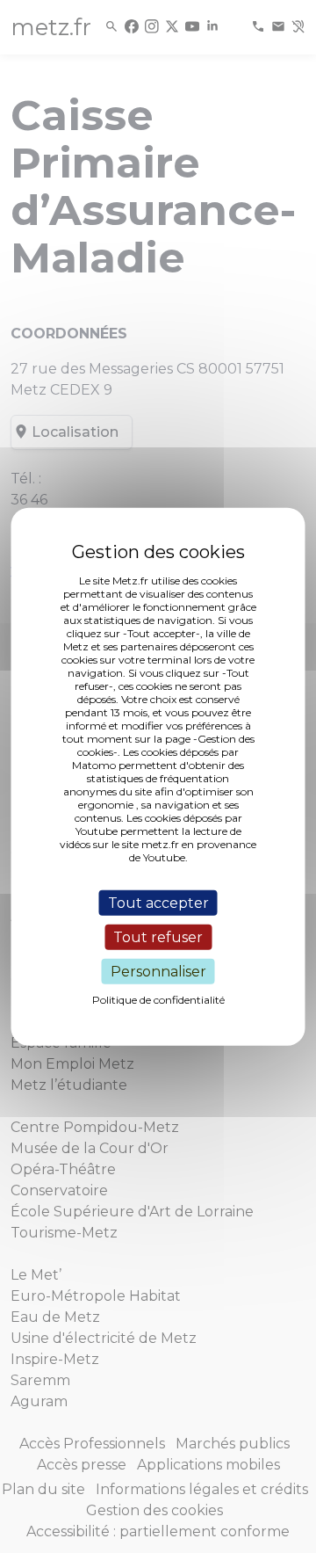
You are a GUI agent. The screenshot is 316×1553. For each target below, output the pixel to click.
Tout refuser (158, 936)
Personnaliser (158, 971)
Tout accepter (158, 902)
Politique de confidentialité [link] (158, 999)
